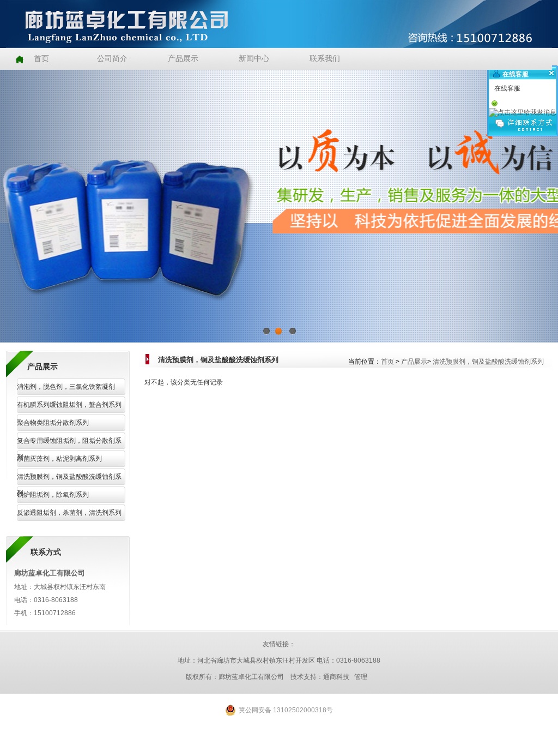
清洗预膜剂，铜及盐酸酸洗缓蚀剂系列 (488, 361)
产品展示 (414, 361)
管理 (360, 677)
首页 (387, 361)
